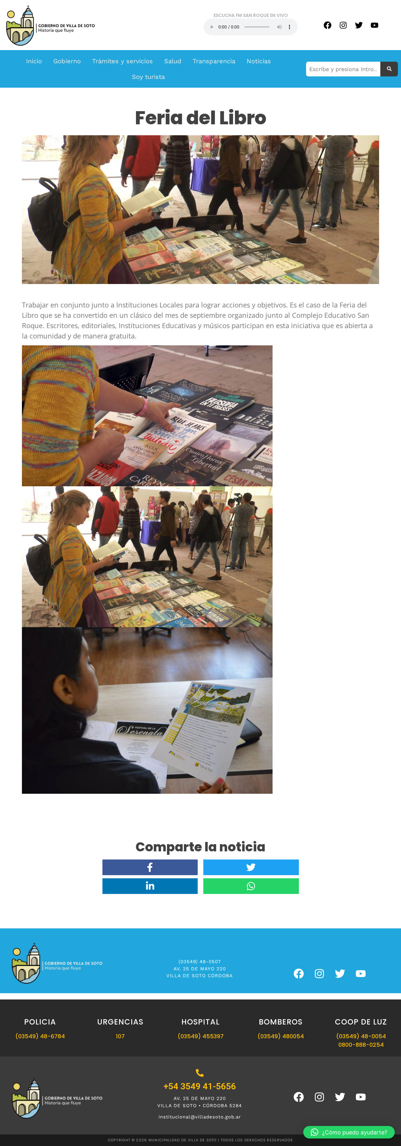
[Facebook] (327, 25)
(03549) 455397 (201, 1036)
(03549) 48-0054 (361, 1036)
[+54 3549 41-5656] (200, 1073)
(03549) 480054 (281, 1036)
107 (120, 1036)
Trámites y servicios (122, 61)
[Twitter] (359, 25)
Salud (172, 61)
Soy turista (148, 76)
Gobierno (67, 61)
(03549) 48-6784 (40, 1036)
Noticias (259, 61)
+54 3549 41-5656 (200, 1086)
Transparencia (214, 61)
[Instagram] (343, 25)
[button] (349, 1132)
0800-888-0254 (361, 1045)
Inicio (34, 61)
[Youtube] (374, 25)
